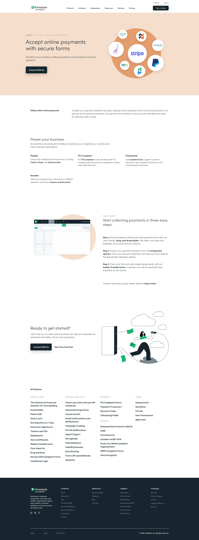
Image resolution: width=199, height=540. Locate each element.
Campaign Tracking (75, 426)
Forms (29, 35)
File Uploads (71, 438)
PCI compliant (88, 160)
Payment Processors (111, 407)
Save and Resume (39, 440)
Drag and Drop (37, 452)
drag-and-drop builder (127, 240)
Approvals (140, 419)
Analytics (70, 460)
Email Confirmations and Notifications (77, 420)
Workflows (140, 407)
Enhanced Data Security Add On (116, 426)
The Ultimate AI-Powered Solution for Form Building (43, 404)
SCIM (102, 431)
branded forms (136, 160)
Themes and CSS (38, 431)
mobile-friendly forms (114, 267)
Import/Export (72, 434)
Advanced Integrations (77, 410)
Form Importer (37, 448)
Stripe (40, 162)
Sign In (166, 3)
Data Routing (72, 451)
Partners (121, 8)
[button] (70, 8)
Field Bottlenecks (74, 447)
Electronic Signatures (41, 427)
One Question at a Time (42, 423)
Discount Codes (108, 411)
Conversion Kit (72, 414)
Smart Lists (36, 418)
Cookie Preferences (157, 503)
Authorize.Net (54, 162)
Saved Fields (36, 410)
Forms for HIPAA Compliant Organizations (114, 445)
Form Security (107, 435)
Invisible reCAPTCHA (110, 439)
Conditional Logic (39, 461)
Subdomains (36, 435)
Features (38, 35)
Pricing (132, 8)
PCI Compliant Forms (110, 402)
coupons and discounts (60, 182)
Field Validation (73, 443)
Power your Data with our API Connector (80, 404)
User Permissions (144, 415)
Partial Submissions (75, 430)
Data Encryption (108, 455)
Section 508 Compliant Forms (45, 457)
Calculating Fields (109, 415)
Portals (139, 411)
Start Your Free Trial (64, 346)
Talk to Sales (161, 8)
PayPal (33, 162)
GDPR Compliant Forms (112, 451)
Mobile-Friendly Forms (41, 444)
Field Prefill (36, 414)
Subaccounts (142, 402)
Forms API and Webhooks (78, 455)
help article (150, 283)
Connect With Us (36, 69)
